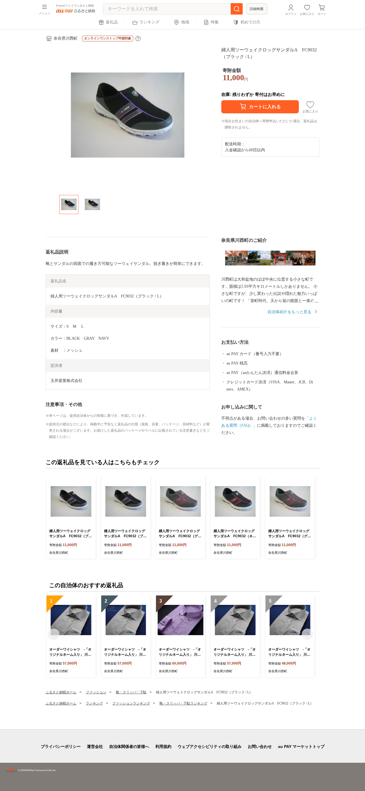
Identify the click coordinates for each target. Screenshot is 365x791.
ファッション (96, 692)
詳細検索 (256, 9)
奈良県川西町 (66, 38)
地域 (185, 22)
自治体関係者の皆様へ (129, 746)
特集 (215, 22)
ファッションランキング (131, 703)
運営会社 (95, 746)
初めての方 (250, 22)
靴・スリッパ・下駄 (131, 692)
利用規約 (163, 746)
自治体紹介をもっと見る (289, 312)
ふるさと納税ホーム (61, 692)
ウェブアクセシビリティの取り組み (210, 746)
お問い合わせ (260, 746)
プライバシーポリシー (61, 746)
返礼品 (112, 22)
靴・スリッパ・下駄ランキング (183, 703)
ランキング (149, 22)
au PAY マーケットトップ (301, 746)
